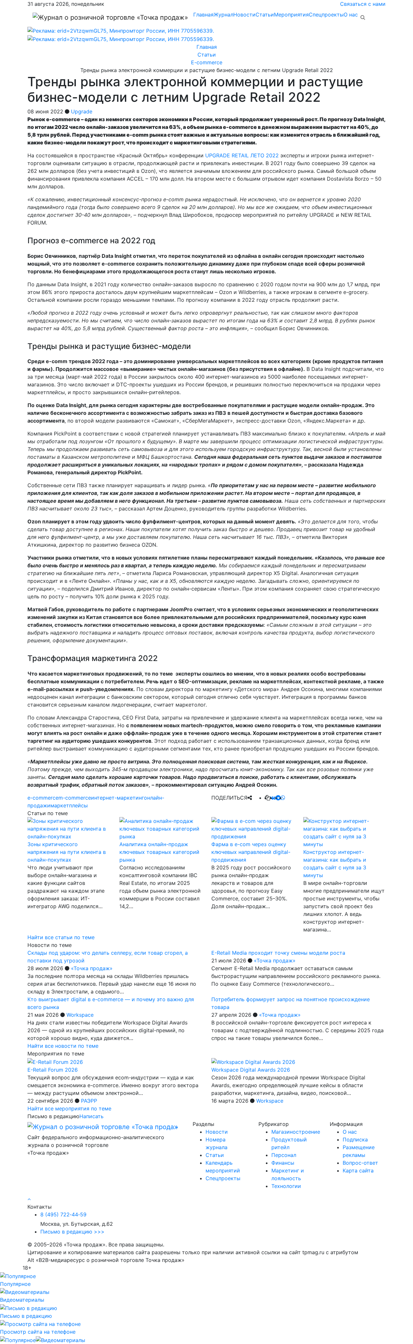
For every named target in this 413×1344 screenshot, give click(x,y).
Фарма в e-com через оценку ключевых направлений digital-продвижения (250, 852)
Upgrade (81, 111)
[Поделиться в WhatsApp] (283, 797)
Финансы (282, 1163)
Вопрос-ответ (360, 1163)
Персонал (283, 1155)
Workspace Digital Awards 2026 (250, 1069)
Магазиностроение (295, 1132)
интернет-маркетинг (117, 797)
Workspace (80, 1015)
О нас (351, 14)
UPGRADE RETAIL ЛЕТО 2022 (242, 155)
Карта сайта (358, 1170)
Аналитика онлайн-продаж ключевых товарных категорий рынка (159, 852)
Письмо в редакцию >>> (72, 1231)
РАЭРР (89, 1100)
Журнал (223, 14)
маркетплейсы (69, 805)
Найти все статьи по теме (61, 937)
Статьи (265, 14)
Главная (203, 14)
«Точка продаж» (92, 968)
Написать (91, 1116)
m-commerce (74, 797)
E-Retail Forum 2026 (52, 1069)
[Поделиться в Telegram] (278, 797)
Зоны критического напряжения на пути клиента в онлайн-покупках (66, 852)
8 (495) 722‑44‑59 (63, 1214)
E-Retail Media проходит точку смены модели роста (278, 953)
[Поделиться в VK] (273, 797)
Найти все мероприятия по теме (69, 1108)
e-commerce (42, 797)
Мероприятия (291, 14)
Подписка (355, 1139)
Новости (244, 14)
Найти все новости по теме (62, 1046)
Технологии (286, 1186)
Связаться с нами (363, 4)
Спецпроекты (326, 14)
